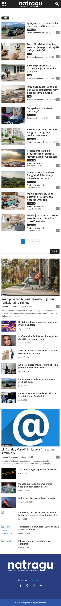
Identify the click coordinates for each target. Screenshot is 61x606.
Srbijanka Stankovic (35, 57)
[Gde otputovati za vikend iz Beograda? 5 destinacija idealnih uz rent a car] (13, 179)
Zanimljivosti (35, 11)
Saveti (4, 295)
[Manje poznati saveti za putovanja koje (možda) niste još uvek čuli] (13, 201)
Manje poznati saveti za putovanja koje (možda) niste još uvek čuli (40, 196)
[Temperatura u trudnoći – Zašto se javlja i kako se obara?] (8, 530)
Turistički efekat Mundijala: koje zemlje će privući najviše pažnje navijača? (43, 47)
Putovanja (24, 11)
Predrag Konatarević (35, 33)
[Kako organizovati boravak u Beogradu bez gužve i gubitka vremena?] (13, 136)
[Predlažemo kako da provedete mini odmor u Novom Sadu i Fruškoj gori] (13, 158)
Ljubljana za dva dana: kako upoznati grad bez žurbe (42, 24)
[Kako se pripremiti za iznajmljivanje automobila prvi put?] (13, 72)
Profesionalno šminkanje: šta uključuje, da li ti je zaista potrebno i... (38, 337)
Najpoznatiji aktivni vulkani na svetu (37, 498)
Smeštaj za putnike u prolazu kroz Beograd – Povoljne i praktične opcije (43, 218)
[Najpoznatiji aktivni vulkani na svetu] (8, 502)
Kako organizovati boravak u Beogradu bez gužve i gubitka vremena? (43, 132)
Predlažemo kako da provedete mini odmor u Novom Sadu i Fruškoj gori (42, 153)
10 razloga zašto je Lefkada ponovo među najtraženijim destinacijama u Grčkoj (42, 89)
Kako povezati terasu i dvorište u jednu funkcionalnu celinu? (27, 301)
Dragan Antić (32, 118)
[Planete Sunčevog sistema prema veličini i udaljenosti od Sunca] (8, 488)
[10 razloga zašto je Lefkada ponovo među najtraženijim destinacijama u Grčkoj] (13, 94)
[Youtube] (41, 586)
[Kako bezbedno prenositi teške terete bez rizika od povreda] (8, 354)
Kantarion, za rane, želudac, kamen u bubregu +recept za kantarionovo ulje (37, 514)
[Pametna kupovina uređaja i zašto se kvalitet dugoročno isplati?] (8, 397)
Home (13, 18)
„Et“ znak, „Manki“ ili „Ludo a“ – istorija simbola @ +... (27, 451)
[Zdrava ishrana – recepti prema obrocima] (8, 545)
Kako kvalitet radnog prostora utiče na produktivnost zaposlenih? (38, 366)
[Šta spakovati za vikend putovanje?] (13, 115)
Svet (29, 54)
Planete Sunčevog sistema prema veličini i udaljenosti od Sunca (35, 485)
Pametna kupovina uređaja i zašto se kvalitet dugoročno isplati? (37, 395)
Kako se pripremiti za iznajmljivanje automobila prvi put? (41, 68)
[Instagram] (27, 586)
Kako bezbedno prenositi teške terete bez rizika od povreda (37, 352)
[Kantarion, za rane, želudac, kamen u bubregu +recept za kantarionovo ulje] (8, 516)
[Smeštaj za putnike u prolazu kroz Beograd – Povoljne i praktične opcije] (13, 222)
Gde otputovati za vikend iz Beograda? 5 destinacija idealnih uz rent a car (42, 175)
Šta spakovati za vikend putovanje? (40, 110)
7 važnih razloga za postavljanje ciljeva (38, 469)
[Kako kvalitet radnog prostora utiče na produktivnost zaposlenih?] (8, 369)
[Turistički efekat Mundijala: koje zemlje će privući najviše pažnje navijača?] (13, 51)
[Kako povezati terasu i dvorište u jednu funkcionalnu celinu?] (30, 277)
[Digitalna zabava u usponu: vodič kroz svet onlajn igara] (8, 326)
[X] (34, 586)
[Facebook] (20, 586)
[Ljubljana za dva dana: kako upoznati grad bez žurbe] (13, 30)
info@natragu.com (36, 580)
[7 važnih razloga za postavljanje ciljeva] (8, 473)
